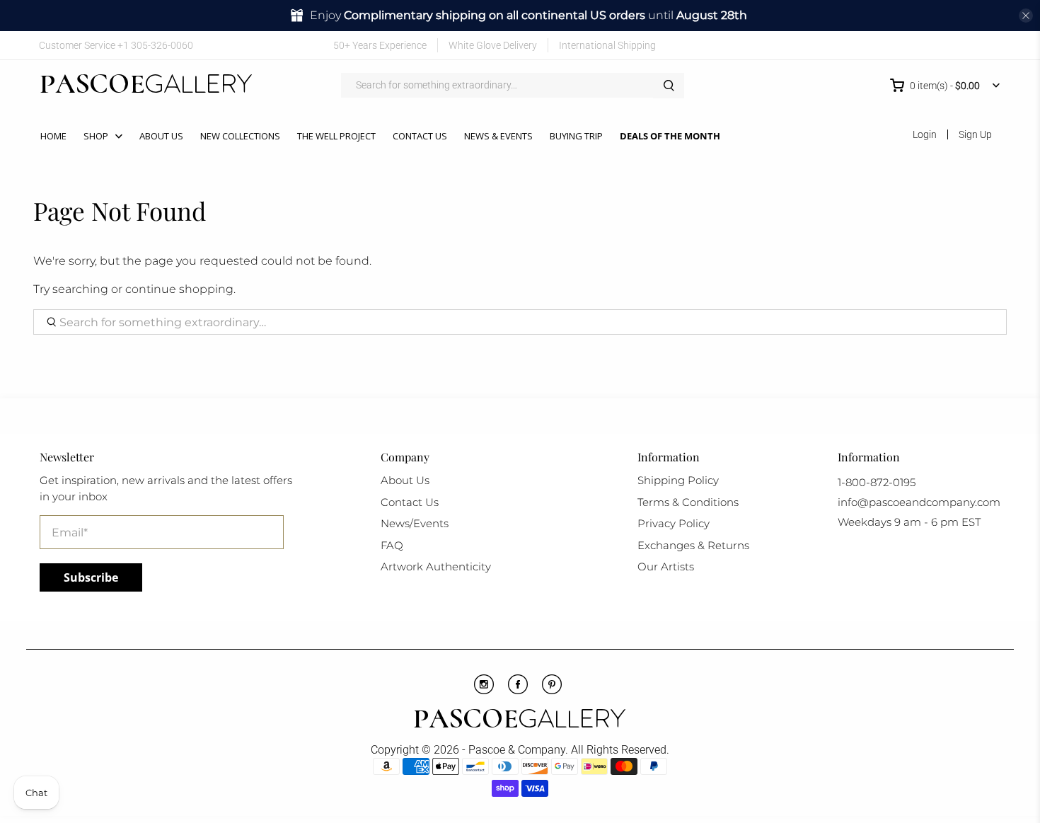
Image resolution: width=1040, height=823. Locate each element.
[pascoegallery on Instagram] (949, 45)
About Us (161, 136)
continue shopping (179, 289)
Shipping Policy (678, 480)
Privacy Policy (673, 523)
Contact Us (420, 136)
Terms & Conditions (688, 502)
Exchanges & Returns (693, 545)
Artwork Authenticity (436, 566)
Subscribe (91, 577)
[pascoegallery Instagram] (484, 690)
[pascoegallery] (146, 85)
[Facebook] (518, 690)
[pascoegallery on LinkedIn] (970, 45)
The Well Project (336, 136)
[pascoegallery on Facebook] (887, 45)
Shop (95, 136)
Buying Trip (576, 136)
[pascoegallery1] (520, 720)
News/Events (415, 523)
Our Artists (665, 566)
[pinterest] (552, 690)
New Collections (240, 136)
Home (53, 136)
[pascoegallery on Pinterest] (928, 45)
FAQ (392, 545)
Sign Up (975, 134)
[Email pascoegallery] (991, 45)
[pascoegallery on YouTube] (908, 45)
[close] (1026, 15)
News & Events (498, 136)
